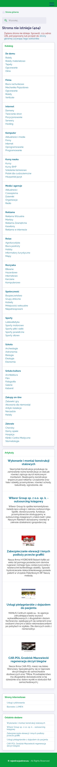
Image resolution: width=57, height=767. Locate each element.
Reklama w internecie (16, 229)
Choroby (9, 427)
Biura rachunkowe (14, 84)
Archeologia (11, 348)
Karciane (9, 279)
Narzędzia (10, 411)
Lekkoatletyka (12, 322)
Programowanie (13, 150)
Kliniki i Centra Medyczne (17, 438)
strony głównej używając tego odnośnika (25, 37)
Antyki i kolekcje (13, 408)
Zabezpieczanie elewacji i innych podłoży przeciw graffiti (25, 734)
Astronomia (11, 352)
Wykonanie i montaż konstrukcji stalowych (26, 723)
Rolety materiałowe (15, 61)
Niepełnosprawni (14, 309)
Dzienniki (9, 196)
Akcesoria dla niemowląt (17, 404)
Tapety (8, 64)
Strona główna (12, 12)
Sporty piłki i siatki (14, 328)
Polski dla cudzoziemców (18, 173)
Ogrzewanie (11, 67)
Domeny (9, 110)
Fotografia (10, 381)
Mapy (8, 256)
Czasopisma (11, 193)
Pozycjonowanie (13, 117)
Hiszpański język (13, 176)
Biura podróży (12, 246)
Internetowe (11, 276)
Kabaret (9, 388)
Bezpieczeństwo (13, 295)
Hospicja (9, 434)
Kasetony (10, 226)
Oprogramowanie (14, 147)
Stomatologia (12, 441)
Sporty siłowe (12, 335)
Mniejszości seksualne (16, 305)
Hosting (9, 124)
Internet (9, 143)
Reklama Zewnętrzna (16, 223)
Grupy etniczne (13, 299)
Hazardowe (11, 272)
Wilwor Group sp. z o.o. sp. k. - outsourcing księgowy (26, 728)
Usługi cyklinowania (16, 703)
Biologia (9, 355)
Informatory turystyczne (17, 252)
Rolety (8, 57)
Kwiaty (8, 414)
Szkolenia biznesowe (16, 170)
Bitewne (9, 269)
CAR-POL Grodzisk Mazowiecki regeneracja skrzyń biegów (26, 745)
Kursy (8, 163)
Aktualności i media (15, 137)
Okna (8, 71)
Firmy (8, 140)
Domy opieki (11, 431)
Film (7, 378)
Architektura (11, 375)
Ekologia (9, 358)
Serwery (9, 120)
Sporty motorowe (14, 325)
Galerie (8, 385)
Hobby (8, 249)
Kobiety (9, 302)
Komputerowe (12, 282)
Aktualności (11, 190)
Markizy (9, 219)
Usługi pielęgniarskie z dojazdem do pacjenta (27, 739)
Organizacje (11, 200)
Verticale (9, 97)
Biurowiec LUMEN (15, 707)
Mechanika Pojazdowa (16, 87)
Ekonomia (10, 362)
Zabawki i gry (12, 401)
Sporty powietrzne (14, 332)
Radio (8, 203)
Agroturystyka (12, 242)
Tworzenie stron (13, 114)
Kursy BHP (10, 166)
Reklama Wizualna (14, 216)
